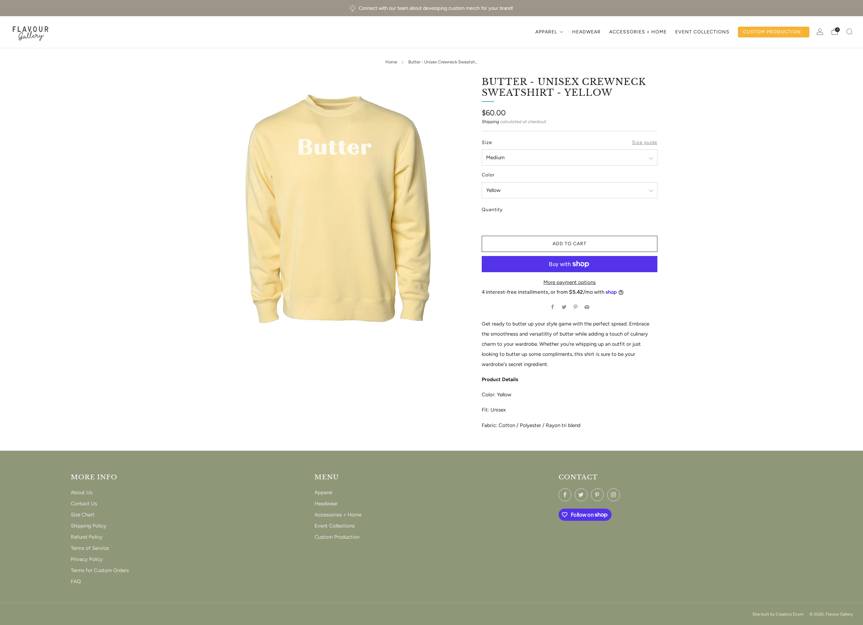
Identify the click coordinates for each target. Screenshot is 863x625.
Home (391, 61)
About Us (81, 492)
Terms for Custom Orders (100, 570)
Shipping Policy (88, 526)
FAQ (76, 581)
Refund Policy (86, 537)
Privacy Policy (87, 559)
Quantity (492, 209)
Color (488, 175)
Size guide (644, 142)
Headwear (326, 504)
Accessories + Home (338, 515)
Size (487, 142)
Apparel (323, 492)
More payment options (569, 282)
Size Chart (82, 515)
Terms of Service (90, 548)
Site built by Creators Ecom (777, 614)
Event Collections (335, 526)
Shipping (490, 121)
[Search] (849, 31)
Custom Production (337, 537)
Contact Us (84, 504)
